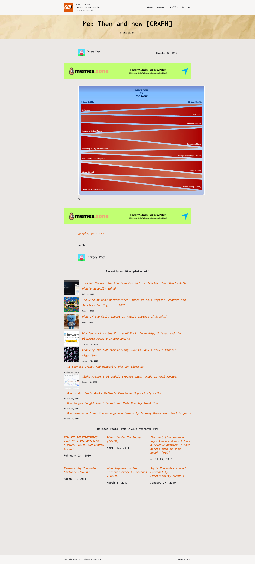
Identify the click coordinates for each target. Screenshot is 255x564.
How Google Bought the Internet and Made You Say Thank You (112, 403)
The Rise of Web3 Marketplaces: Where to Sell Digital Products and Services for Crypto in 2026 (134, 302)
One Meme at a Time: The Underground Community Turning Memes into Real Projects (129, 413)
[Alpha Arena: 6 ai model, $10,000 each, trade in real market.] (71, 381)
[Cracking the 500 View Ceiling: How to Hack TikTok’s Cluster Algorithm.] (71, 354)
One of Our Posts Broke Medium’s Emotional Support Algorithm (114, 393)
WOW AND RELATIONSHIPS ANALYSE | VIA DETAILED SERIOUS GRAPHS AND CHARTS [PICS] (84, 443)
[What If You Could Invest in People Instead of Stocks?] (71, 321)
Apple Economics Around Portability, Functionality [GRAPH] (167, 472)
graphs (83, 233)
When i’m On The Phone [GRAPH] (123, 439)
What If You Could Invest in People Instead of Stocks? (124, 316)
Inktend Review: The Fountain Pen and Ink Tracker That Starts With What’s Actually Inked (134, 285)
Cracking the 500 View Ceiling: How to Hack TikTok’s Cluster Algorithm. (129, 352)
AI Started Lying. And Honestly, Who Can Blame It (105, 366)
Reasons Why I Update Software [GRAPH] (80, 470)
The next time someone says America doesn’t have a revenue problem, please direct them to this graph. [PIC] (170, 445)
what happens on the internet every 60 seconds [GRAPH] (127, 472)
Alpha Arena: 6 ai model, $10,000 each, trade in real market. (130, 376)
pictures (97, 233)
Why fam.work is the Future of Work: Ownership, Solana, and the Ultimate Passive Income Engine (131, 336)
